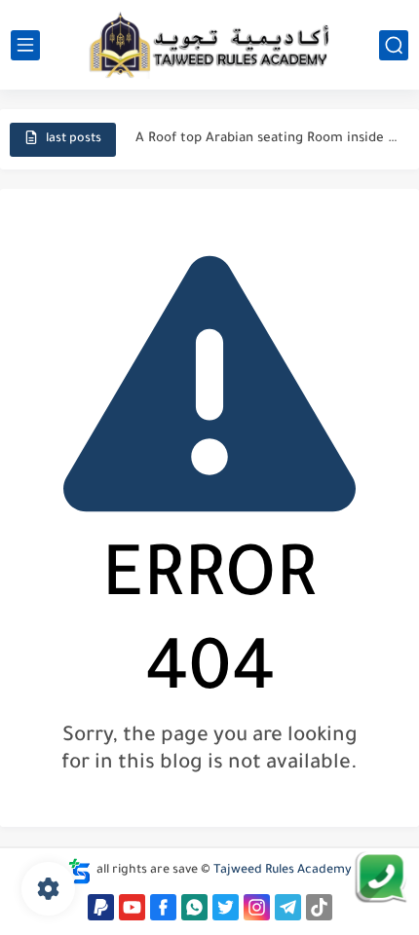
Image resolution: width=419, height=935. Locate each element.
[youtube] (132, 907)
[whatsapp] (194, 907)
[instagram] (257, 907)
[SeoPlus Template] (80, 871)
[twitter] (225, 907)
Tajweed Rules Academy (282, 871)
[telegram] (288, 907)
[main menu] (25, 45)
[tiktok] (319, 907)
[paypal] (101, 907)
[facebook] (163, 907)
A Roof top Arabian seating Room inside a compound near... (267, 138)
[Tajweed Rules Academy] (209, 44)
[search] (393, 45)
